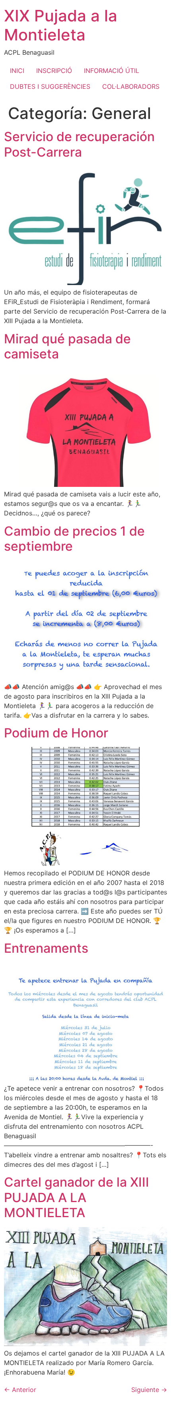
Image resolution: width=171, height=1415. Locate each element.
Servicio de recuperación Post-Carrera (79, 144)
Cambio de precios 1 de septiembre (74, 538)
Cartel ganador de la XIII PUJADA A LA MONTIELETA (76, 1197)
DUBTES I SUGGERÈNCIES (50, 86)
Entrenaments (46, 948)
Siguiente (149, 1390)
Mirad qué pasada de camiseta (67, 346)
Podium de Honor (56, 733)
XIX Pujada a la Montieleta (60, 25)
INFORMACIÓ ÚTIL (111, 71)
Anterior (20, 1390)
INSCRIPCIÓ (54, 71)
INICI (17, 71)
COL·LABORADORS (130, 86)
